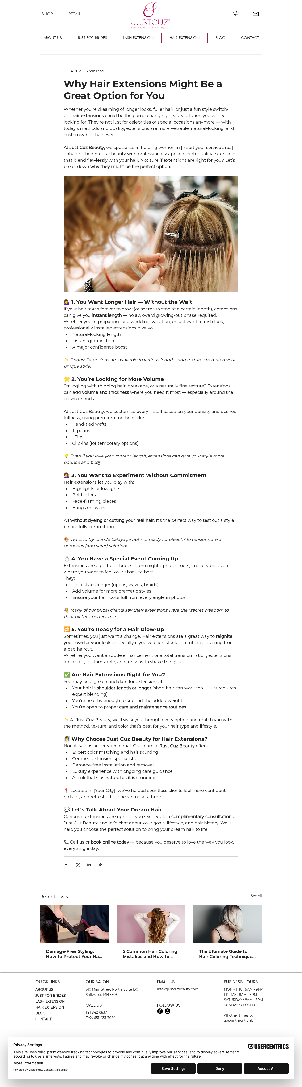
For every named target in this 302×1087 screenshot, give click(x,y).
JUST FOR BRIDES (50, 995)
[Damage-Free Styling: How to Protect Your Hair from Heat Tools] (74, 924)
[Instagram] (167, 1011)
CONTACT (43, 1019)
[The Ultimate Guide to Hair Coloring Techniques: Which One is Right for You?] (227, 924)
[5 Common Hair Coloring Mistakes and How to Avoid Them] (151, 924)
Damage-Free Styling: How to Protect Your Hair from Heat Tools (74, 954)
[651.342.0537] (236, 14)
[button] (52, 38)
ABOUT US (44, 990)
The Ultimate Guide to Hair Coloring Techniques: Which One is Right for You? (227, 954)
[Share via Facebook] (66, 864)
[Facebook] (160, 1011)
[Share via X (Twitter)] (77, 864)
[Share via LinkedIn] (89, 864)
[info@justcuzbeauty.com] (256, 14)
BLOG (40, 1013)
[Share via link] (100, 864)
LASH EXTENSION (50, 1001)
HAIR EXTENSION (49, 1007)
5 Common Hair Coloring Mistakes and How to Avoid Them (150, 954)
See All (256, 896)
